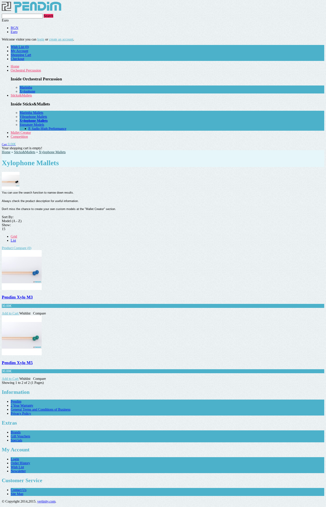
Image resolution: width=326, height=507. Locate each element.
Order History (20, 463)
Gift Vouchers (20, 436)
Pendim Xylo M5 (17, 362)
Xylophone (27, 91)
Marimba (26, 87)
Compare (39, 313)
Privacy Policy (21, 413)
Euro (14, 32)
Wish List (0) (20, 47)
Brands (16, 432)
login (40, 39)
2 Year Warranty (22, 405)
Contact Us (18, 490)
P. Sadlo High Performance (47, 128)
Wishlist (24, 313)
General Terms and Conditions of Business (41, 409)
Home (15, 66)
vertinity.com (46, 501)
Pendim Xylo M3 (17, 297)
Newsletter (18, 471)
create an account (61, 39)
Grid (14, 236)
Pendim (16, 401)
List (13, 240)
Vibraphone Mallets (33, 116)
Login (15, 459)
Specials (16, 440)
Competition (19, 136)
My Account (19, 51)
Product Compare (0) (16, 248)
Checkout (17, 59)
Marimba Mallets (31, 113)
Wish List (17, 467)
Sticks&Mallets (21, 95)
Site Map (17, 494)
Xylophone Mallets (52, 152)
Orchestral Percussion (26, 70)
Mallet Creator (21, 132)
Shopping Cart (21, 55)
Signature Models (32, 124)
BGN (14, 28)
